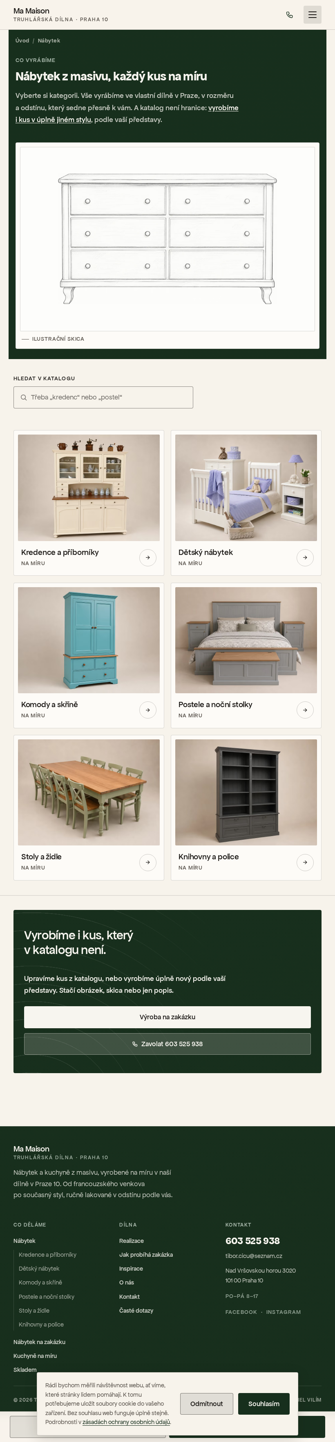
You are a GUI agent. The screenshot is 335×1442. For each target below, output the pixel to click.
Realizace (131, 1241)
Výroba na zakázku (167, 1017)
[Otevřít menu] (313, 15)
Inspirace (131, 1268)
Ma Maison (61, 14)
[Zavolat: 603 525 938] (290, 15)
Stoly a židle (34, 1310)
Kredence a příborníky (47, 1254)
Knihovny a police (41, 1324)
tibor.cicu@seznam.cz (254, 1256)
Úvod (22, 40)
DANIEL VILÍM (304, 1400)
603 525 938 (253, 1241)
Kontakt (129, 1296)
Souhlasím (263, 1404)
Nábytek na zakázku (39, 1342)
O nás (126, 1282)
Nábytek (24, 1241)
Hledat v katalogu (44, 378)
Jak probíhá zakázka (146, 1254)
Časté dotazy (136, 1310)
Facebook (241, 1312)
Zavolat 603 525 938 (172, 1044)
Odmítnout (206, 1404)
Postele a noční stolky (46, 1296)
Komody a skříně (40, 1282)
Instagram (283, 1312)
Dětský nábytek (39, 1268)
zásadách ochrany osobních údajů (126, 1422)
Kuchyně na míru (35, 1356)
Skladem (25, 1369)
